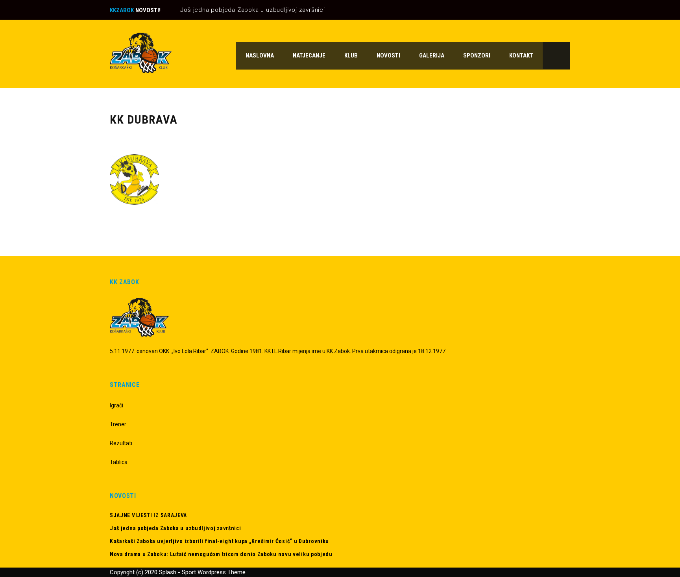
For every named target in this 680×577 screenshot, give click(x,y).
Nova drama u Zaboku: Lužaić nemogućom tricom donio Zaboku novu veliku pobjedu (221, 554)
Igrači (116, 405)
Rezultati (121, 443)
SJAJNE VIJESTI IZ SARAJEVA (148, 515)
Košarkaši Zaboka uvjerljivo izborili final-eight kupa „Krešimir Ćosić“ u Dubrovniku (219, 541)
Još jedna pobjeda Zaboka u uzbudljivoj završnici (252, 9)
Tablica (119, 462)
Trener (118, 424)
